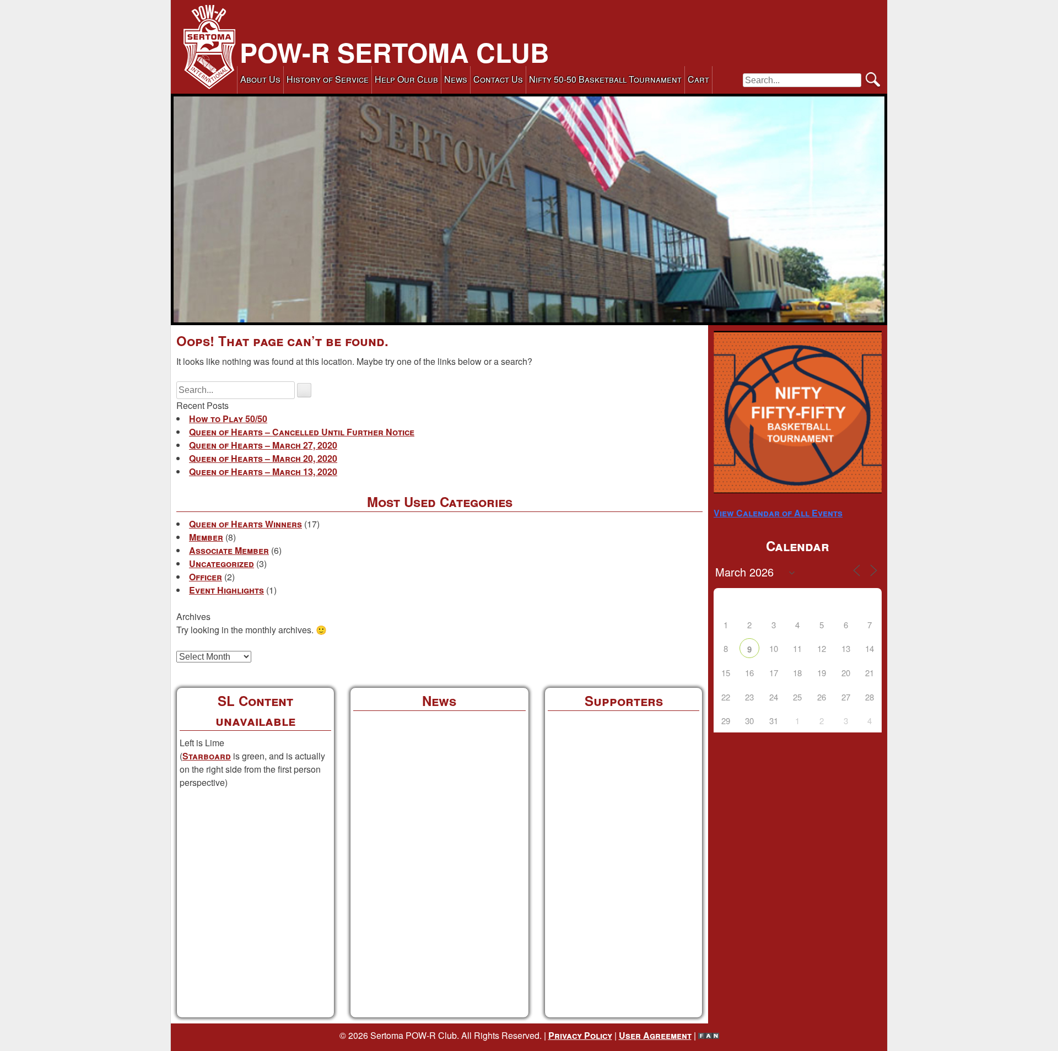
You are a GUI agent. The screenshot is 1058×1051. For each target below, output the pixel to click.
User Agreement (655, 1035)
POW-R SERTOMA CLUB (394, 52)
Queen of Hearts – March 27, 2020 (263, 445)
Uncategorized (221, 563)
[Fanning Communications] (708, 1035)
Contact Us (498, 79)
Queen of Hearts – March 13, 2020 (263, 471)
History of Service (328, 79)
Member (206, 537)
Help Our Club (406, 79)
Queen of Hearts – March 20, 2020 (263, 458)
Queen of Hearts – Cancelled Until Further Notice (301, 431)
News (455, 79)
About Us (260, 79)
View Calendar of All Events (778, 512)
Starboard (206, 756)
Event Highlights (226, 590)
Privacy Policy (580, 1035)
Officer (205, 576)
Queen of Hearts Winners (245, 524)
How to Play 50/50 (228, 418)
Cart (698, 79)
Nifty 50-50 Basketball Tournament (605, 79)
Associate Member (229, 550)
